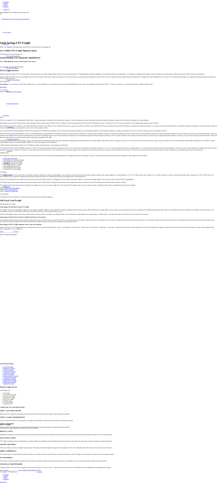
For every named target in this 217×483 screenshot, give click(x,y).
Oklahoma (5, 67)
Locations (39, 472)
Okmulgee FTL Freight (9, 379)
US (1, 67)
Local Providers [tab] (4, 194)
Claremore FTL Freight (9, 377)
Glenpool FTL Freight (9, 371)
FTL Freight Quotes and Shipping (27, 472)
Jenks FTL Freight (8, 370)
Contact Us (6, 9)
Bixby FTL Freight (8, 374)
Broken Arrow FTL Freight (10, 376)
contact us (49, 197)
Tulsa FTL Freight (8, 367)
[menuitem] (110, 9)
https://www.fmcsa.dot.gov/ (12, 188)
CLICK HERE (129, 179)
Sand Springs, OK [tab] (5, 81)
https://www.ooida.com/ (11, 191)
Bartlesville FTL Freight (9, 380)
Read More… (3, 87)
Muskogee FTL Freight (9, 382)
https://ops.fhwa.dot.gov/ (11, 189)
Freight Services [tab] (4, 152)
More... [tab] (2, 117)
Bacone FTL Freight (8, 383)
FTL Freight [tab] (3, 172)
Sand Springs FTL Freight (10, 158)
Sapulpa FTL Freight (9, 368)
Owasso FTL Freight (9, 373)
